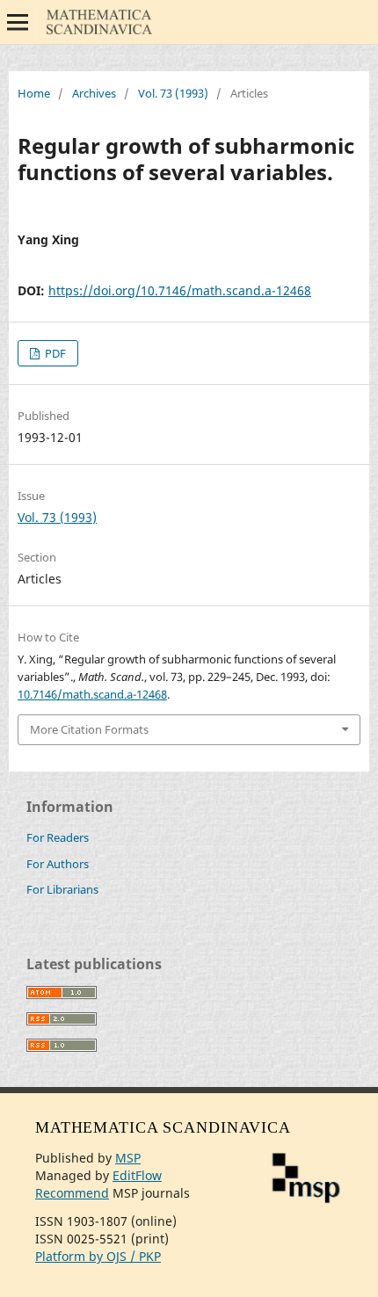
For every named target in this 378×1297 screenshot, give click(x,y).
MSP (128, 1157)
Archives (94, 93)
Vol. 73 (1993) (173, 93)
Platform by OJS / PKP (98, 1256)
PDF (54, 353)
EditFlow (137, 1175)
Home (34, 93)
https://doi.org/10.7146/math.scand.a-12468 (179, 290)
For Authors (57, 864)
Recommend (72, 1193)
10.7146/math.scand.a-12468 (92, 694)
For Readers (57, 837)
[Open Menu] (17, 22)
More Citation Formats (89, 729)
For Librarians (62, 889)
